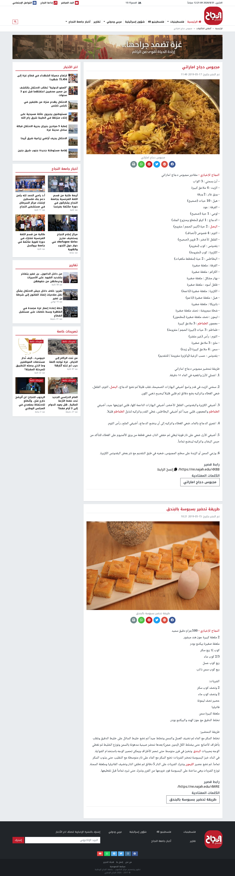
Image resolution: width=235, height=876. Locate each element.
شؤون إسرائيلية (135, 22)
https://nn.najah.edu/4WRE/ (199, 786)
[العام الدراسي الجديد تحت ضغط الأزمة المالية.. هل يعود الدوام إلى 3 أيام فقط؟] (62, 385)
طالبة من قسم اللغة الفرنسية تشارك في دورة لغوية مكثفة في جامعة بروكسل (31, 240)
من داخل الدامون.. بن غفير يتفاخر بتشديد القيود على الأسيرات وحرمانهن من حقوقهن (41, 277)
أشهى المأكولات (203, 28)
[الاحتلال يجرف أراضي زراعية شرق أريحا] (73, 141)
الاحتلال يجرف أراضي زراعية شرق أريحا (44, 138)
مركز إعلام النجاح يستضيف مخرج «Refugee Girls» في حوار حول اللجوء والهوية (64, 242)
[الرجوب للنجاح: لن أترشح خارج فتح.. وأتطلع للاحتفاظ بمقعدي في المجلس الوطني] (30, 385)
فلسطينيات (176, 22)
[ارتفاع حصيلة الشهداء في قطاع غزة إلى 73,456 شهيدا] (73, 78)
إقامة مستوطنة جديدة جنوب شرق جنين (42, 150)
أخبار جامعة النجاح (79, 22)
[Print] (133, 164)
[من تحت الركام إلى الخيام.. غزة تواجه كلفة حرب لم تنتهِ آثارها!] (62, 346)
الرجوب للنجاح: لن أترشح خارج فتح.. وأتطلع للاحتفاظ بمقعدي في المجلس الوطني (30, 402)
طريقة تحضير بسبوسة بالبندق (192, 799)
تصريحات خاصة (67, 331)
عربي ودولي (114, 22)
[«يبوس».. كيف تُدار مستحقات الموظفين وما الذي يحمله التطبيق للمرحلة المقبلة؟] (30, 346)
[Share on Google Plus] (164, 164)
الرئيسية (219, 28)
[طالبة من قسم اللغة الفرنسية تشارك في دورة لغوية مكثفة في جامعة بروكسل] (30, 222)
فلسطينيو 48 (156, 22)
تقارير (96, 22)
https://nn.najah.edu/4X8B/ (199, 469)
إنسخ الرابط (165, 469)
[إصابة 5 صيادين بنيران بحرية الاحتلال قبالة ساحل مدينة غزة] (73, 128)
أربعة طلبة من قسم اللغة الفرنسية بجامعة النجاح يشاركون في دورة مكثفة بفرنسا (64, 201)
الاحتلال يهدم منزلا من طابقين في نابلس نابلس (45, 104)
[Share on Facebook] (172, 164)
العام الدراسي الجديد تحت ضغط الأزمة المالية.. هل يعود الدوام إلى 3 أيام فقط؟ (62, 402)
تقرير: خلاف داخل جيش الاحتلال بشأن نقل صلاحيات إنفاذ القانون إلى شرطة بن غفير (39, 294)
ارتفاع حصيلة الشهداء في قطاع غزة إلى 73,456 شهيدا (42, 77)
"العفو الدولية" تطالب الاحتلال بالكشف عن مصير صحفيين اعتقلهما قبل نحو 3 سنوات (43, 91)
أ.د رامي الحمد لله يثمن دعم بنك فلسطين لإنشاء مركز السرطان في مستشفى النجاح (30, 201)
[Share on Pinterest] (149, 164)
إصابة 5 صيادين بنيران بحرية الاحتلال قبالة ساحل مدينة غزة (42, 128)
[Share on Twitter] (156, 164)
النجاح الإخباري (213, 16)
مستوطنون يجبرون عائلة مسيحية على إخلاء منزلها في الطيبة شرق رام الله (43, 116)
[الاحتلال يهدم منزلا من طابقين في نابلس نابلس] (73, 104)
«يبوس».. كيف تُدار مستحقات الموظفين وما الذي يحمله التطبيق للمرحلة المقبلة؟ (30, 363)
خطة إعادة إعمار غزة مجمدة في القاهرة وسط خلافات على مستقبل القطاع (40, 312)
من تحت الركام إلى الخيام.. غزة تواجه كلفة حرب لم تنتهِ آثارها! (63, 362)
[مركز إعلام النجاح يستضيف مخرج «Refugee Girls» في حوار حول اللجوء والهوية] (62, 222)
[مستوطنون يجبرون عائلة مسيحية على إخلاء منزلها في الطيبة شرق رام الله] (73, 116)
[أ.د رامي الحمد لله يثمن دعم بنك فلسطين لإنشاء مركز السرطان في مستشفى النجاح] (30, 183)
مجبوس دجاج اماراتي (199, 482)
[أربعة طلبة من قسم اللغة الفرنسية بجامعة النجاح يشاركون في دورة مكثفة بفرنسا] (62, 183)
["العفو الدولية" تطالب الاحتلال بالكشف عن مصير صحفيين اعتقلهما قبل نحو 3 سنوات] (73, 90)
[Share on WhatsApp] (141, 164)
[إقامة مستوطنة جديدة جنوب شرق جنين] (73, 153)
